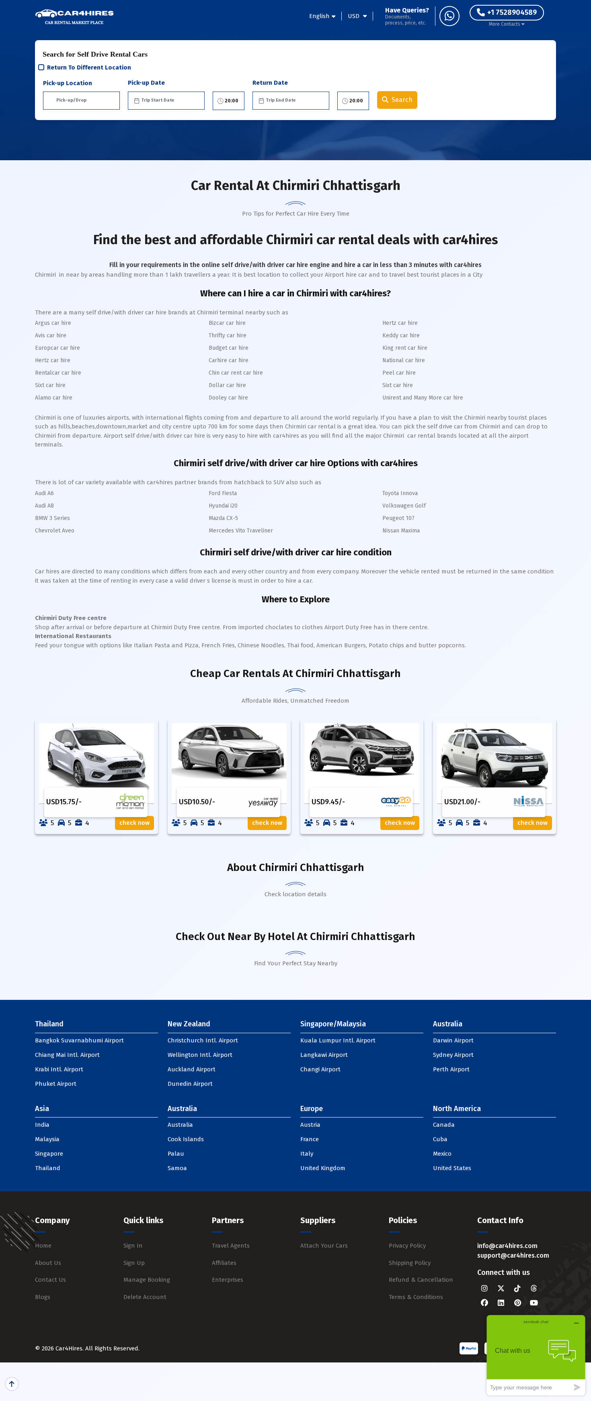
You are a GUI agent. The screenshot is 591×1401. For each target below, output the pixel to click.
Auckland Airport (191, 1069)
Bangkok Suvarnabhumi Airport (79, 1040)
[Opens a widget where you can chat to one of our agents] (536, 1355)
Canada (444, 1124)
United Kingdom (322, 1168)
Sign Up (134, 1262)
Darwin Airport (453, 1040)
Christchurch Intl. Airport (203, 1040)
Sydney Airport (453, 1054)
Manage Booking (146, 1279)
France (309, 1139)
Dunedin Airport (190, 1083)
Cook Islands (186, 1139)
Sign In (133, 1245)
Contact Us (50, 1279)
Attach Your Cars (324, 1245)
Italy (306, 1153)
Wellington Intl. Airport (200, 1054)
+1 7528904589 (512, 12)
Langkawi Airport (324, 1054)
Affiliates (224, 1262)
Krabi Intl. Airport (59, 1069)
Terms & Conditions (416, 1297)
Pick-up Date (146, 82)
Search (402, 100)
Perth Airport (451, 1069)
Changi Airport (320, 1069)
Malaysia (47, 1139)
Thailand (47, 1168)
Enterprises (227, 1279)
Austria (310, 1124)
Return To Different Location (89, 67)
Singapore (49, 1153)
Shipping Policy (410, 1262)
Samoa (177, 1168)
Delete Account (144, 1297)
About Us (48, 1262)
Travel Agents (231, 1245)
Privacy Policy (407, 1245)
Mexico (442, 1153)
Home (43, 1245)
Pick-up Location (67, 83)
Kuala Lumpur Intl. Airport (338, 1040)
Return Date (270, 82)
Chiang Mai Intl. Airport (67, 1054)
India (42, 1124)
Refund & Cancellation (421, 1279)
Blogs (42, 1297)
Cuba (440, 1139)
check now (134, 822)
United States (452, 1168)
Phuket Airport (55, 1083)
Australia (180, 1124)
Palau (176, 1153)
